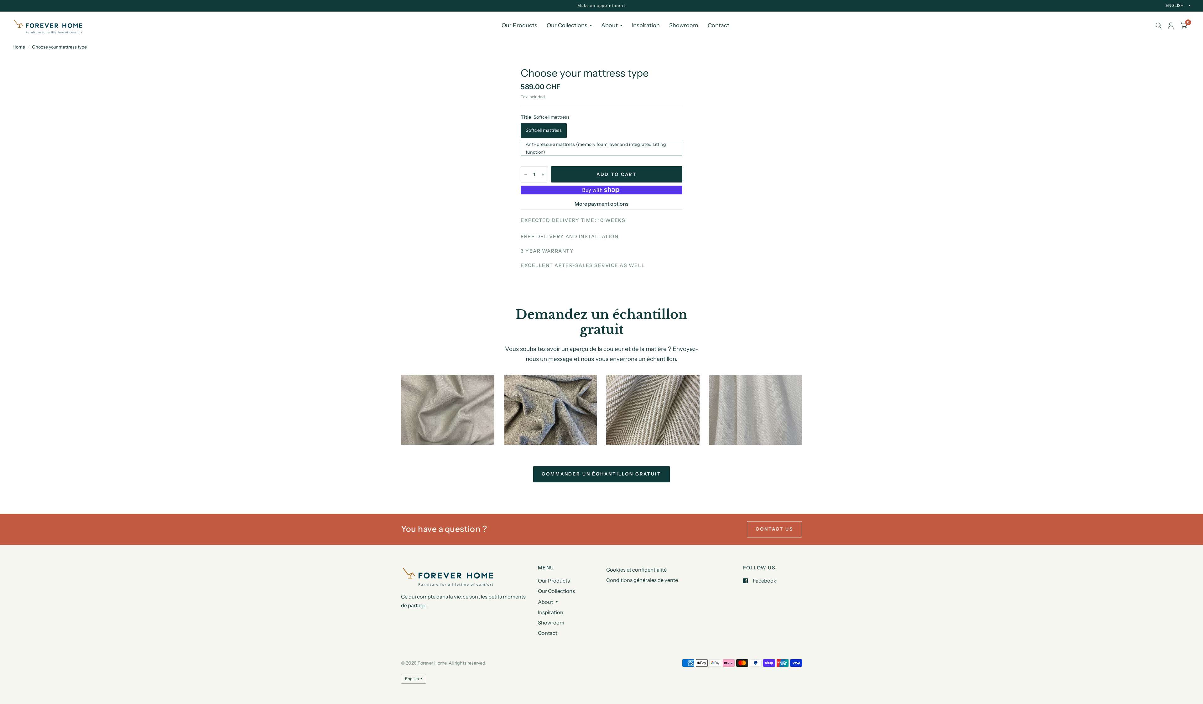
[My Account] (1171, 26)
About (609, 25)
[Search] (1159, 26)
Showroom (683, 25)
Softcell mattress (544, 130)
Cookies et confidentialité (636, 570)
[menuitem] (519, 25)
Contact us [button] (774, 529)
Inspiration (646, 25)
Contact (718, 25)
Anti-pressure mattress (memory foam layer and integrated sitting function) (596, 148)
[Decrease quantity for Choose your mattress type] (525, 174)
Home (19, 47)
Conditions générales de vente (642, 580)
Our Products (519, 25)
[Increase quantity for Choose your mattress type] (543, 174)
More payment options (601, 204)
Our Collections (567, 25)
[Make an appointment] (601, 6)
